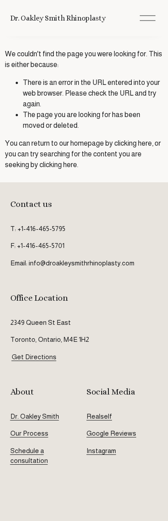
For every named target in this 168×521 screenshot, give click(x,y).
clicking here (133, 143)
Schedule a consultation (29, 455)
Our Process (29, 433)
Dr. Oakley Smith (34, 416)
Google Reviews (111, 433)
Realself (99, 416)
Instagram (101, 450)
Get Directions (34, 357)
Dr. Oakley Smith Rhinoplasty (58, 18)
